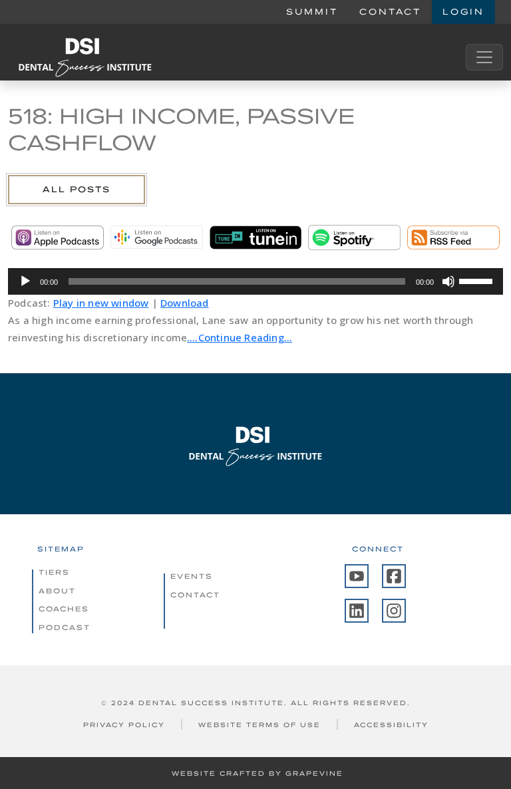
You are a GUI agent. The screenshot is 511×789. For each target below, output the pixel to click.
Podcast (64, 627)
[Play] (25, 281)
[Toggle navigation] (484, 57)
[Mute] (448, 281)
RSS (453, 237)
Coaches (64, 608)
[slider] (477, 280)
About (57, 590)
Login (463, 11)
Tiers (54, 572)
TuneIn (256, 237)
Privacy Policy (124, 725)
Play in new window (101, 302)
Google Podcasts (156, 237)
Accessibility (391, 725)
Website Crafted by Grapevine (257, 773)
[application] (255, 281)
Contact (390, 11)
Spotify (354, 237)
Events (191, 576)
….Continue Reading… (239, 337)
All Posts (76, 189)
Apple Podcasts (57, 237)
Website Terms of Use (259, 725)
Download (184, 302)
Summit (312, 11)
